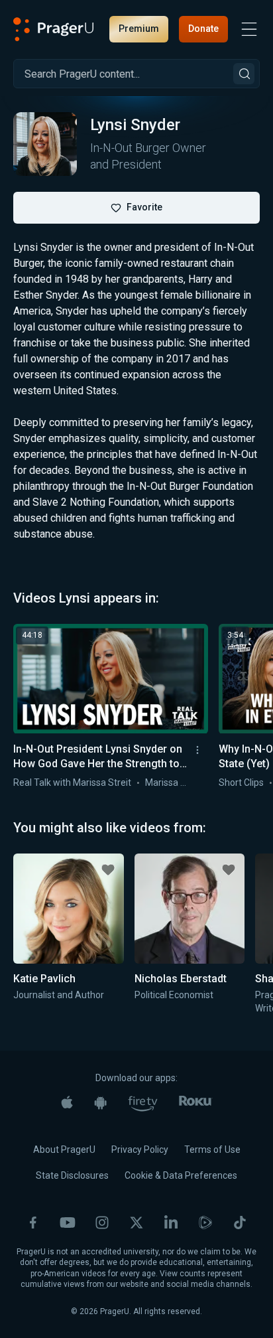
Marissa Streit (174, 782)
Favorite (144, 207)
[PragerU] (53, 29)
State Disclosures (72, 1175)
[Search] (243, 73)
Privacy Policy (139, 1149)
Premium (139, 28)
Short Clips (241, 782)
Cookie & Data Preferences (181, 1175)
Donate (203, 28)
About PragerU (64, 1149)
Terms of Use (212, 1149)
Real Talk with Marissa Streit (72, 782)
